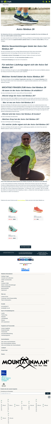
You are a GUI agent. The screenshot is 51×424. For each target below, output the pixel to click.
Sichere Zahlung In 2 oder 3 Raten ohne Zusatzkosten (42, 253)
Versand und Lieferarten (7, 278)
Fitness (3, 320)
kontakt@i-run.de (5, 308)
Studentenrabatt (5, 330)
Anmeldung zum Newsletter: (7, 391)
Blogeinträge (6, 4)
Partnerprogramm (5, 335)
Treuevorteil (4, 331)
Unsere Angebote (5, 328)
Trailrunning (4, 315)
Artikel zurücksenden (6, 279)
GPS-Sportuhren (5, 322)
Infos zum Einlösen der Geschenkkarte (10, 345)
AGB (2, 281)
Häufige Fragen (5, 276)
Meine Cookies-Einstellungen (8, 285)
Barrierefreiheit (5, 288)
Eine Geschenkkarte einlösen (8, 343)
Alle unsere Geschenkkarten (8, 341)
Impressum (4, 290)
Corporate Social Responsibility (9, 298)
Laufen (3, 313)
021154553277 (5, 306)
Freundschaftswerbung (7, 333)
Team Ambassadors (6, 300)
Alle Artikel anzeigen (25, 246)
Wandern (3, 316)
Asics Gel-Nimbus (21, 200)
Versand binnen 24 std (8, 252)
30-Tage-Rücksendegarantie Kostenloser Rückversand (25, 253)
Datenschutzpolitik (5, 286)
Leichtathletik (4, 318)
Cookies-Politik (5, 283)
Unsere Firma (4, 296)
